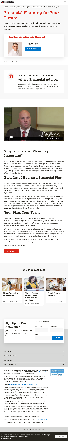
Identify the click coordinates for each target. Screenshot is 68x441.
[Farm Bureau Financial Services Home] (9, 2)
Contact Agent (33, 49)
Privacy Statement (6, 438)
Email (37, 334)
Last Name (54, 326)
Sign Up (57, 338)
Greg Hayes (26, 7)
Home (6, 7)
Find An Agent (15, 7)
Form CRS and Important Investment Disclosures (23, 384)
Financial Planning (51, 7)
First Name (39, 326)
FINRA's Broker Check (41, 419)
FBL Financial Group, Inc (37, 430)
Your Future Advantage (29, 168)
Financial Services (37, 7)
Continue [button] (60, 437)
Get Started (12, 251)
